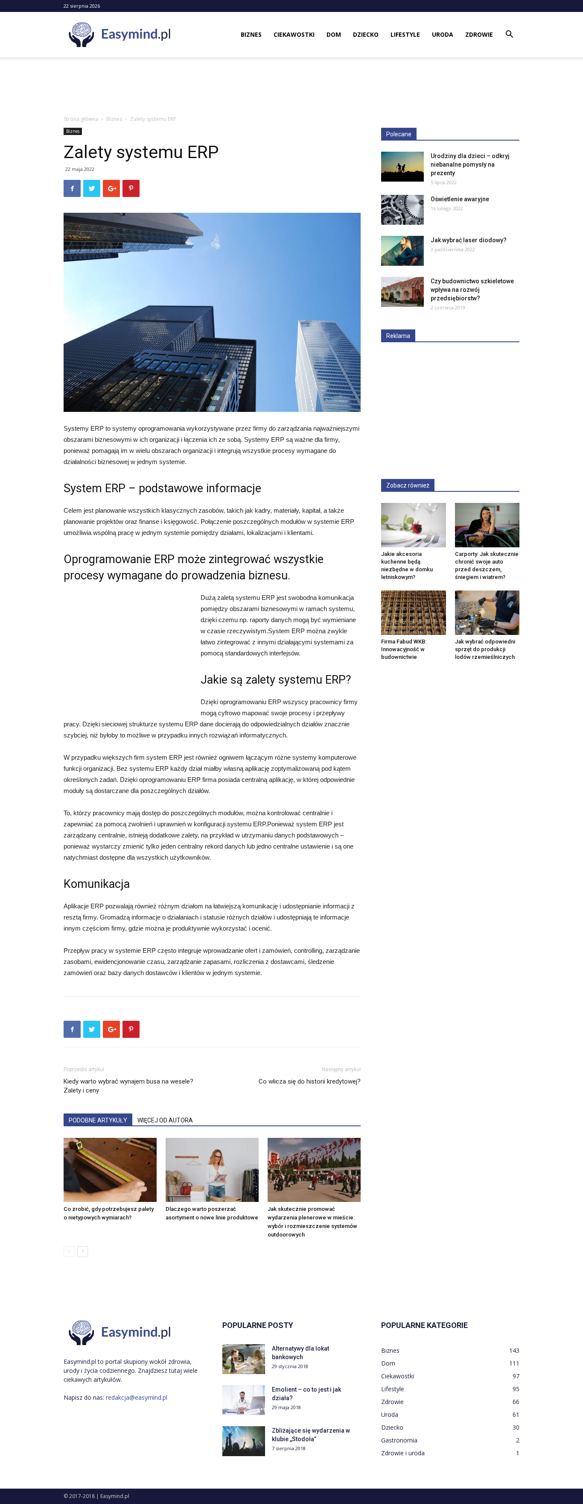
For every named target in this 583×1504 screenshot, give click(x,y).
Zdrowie (479, 34)
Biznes (251, 34)
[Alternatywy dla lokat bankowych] (243, 1359)
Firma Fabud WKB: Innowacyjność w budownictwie (403, 649)
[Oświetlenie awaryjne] (402, 210)
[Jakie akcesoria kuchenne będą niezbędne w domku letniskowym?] (413, 525)
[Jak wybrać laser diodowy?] (402, 251)
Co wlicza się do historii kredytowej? (310, 1081)
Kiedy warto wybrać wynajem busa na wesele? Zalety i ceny (128, 1086)
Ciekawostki (294, 34)
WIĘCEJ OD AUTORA (165, 1120)
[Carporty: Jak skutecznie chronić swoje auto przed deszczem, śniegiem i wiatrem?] (487, 525)
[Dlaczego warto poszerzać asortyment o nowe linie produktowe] (212, 1170)
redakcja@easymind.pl (136, 1397)
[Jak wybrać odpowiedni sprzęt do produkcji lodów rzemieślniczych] (487, 612)
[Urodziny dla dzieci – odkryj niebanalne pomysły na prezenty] (402, 167)
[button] (509, 35)
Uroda (442, 34)
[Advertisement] (291, 87)
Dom (333, 34)
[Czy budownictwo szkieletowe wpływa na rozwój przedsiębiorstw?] (402, 292)
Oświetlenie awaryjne (460, 199)
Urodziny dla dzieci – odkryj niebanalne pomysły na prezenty (470, 164)
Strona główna (81, 119)
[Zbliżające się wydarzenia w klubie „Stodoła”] (243, 1441)
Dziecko (366, 34)
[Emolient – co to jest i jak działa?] (243, 1400)
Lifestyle (405, 34)
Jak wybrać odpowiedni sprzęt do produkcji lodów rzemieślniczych (485, 649)
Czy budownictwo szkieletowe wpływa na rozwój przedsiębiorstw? (472, 290)
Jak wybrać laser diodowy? (469, 240)
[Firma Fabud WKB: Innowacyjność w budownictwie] (413, 612)
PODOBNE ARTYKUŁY (98, 1120)
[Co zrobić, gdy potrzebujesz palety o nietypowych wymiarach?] (110, 1170)
